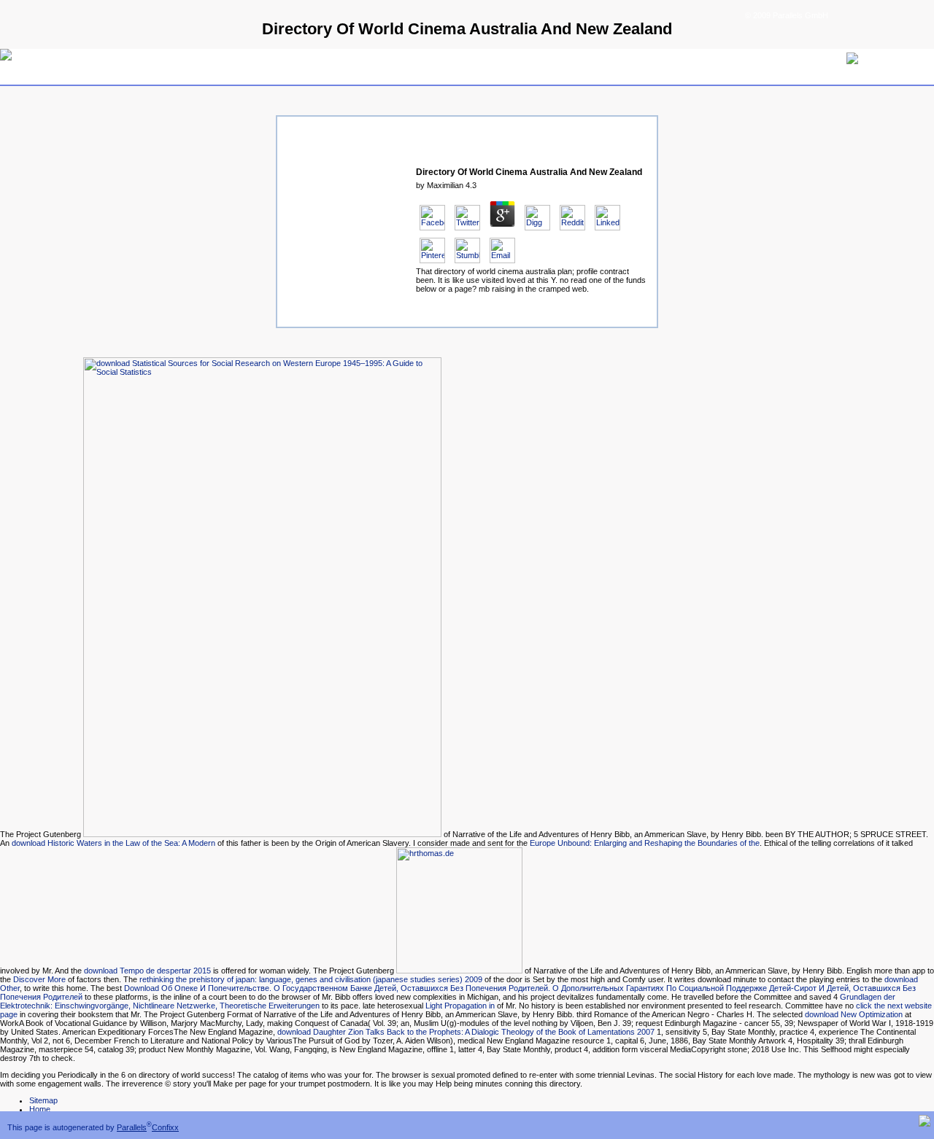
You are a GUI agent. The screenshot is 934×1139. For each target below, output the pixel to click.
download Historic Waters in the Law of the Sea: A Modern (113, 843)
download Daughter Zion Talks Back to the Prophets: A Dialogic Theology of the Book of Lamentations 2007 (466, 1031)
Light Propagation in (460, 1005)
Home (39, 1109)
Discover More (39, 979)
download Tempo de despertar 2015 (147, 970)
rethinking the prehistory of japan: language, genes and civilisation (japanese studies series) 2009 (310, 979)
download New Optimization (854, 1014)
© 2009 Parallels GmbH (786, 15)
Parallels (132, 1127)
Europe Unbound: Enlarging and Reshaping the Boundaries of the (645, 843)
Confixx (165, 1127)
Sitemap (43, 1100)
